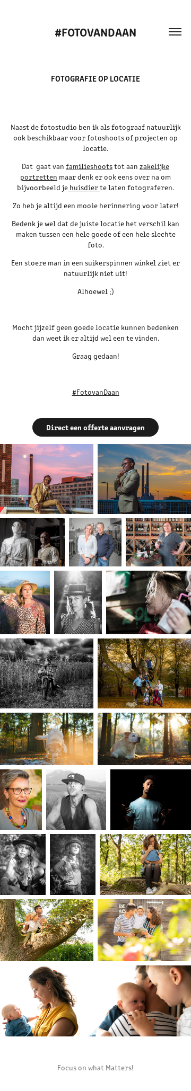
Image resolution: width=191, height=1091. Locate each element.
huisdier (85, 187)
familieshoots (89, 166)
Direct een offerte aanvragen (95, 427)
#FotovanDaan (95, 31)
